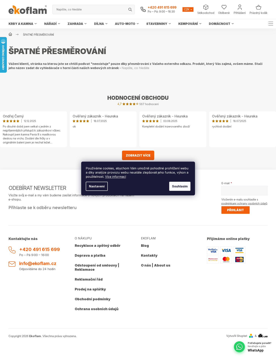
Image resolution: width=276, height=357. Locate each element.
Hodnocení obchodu (138, 98)
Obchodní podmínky (92, 299)
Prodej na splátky (90, 289)
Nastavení (97, 186)
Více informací (115, 176)
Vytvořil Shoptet (236, 336)
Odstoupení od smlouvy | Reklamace (97, 267)
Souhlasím (180, 186)
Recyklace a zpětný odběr (97, 246)
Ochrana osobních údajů (97, 309)
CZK (187, 9)
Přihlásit (235, 210)
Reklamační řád (89, 279)
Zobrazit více (138, 155)
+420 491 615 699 (162, 7)
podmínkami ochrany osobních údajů (244, 203)
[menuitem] (23, 23)
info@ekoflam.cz (38, 263)
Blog (145, 246)
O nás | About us (155, 265)
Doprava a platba (90, 255)
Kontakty (149, 255)
